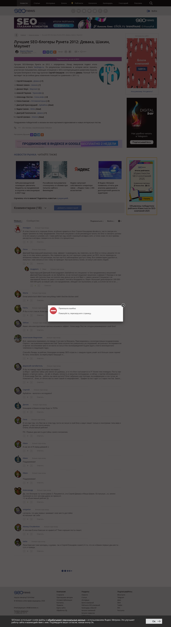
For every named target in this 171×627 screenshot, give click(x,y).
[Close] (123, 305)
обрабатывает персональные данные (66, 620)
